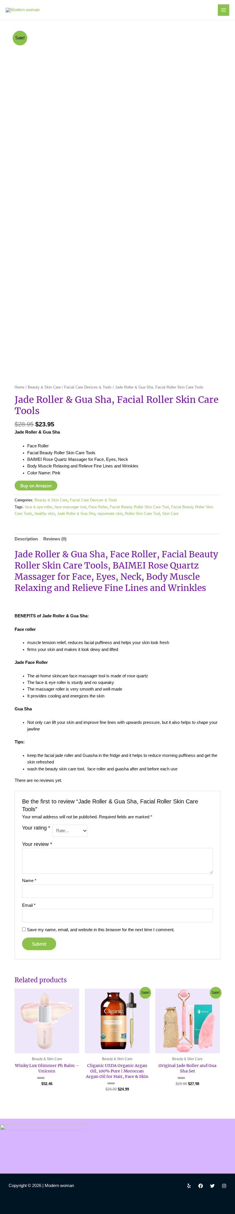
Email (29, 905)
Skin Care (170, 513)
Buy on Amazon (36, 485)
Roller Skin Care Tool (142, 513)
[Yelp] (189, 1186)
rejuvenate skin (110, 513)
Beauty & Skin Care (44, 387)
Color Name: (39, 473)
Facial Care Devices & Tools (87, 387)
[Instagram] (224, 1186)
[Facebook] (200, 1186)
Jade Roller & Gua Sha (76, 513)
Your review (37, 844)
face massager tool (70, 507)
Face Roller (98, 507)
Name (29, 880)
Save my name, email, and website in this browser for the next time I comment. (101, 929)
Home (19, 387)
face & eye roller (38, 507)
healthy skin (45, 513)
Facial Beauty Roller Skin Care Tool (139, 507)
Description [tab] (26, 539)
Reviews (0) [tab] (54, 539)
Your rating (36, 828)
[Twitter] (212, 1186)
